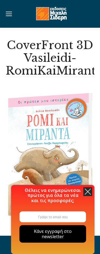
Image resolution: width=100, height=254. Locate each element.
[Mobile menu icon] (9, 14)
